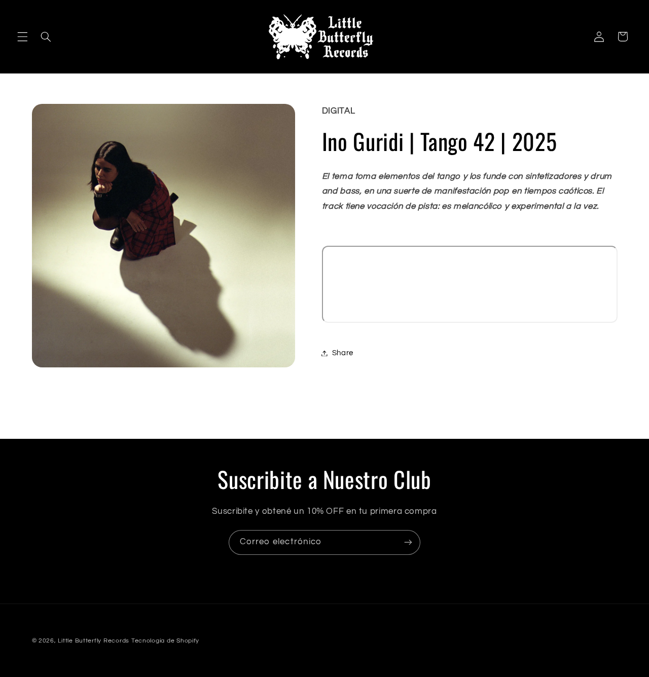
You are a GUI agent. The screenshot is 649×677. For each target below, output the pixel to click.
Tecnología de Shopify (165, 641)
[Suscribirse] (408, 542)
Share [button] (342, 353)
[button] (22, 36)
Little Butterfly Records (93, 641)
